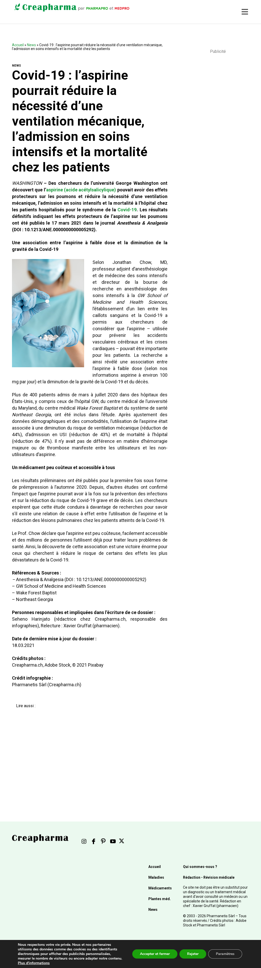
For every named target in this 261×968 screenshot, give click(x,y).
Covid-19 (127, 209)
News (31, 45)
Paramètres (225, 953)
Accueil (18, 45)
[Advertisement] (86, 754)
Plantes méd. (159, 899)
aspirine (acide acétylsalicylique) (81, 189)
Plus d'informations (34, 963)
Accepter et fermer (155, 953)
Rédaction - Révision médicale (208, 877)
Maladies (156, 877)
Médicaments (160, 888)
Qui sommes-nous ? (200, 867)
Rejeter (193, 953)
